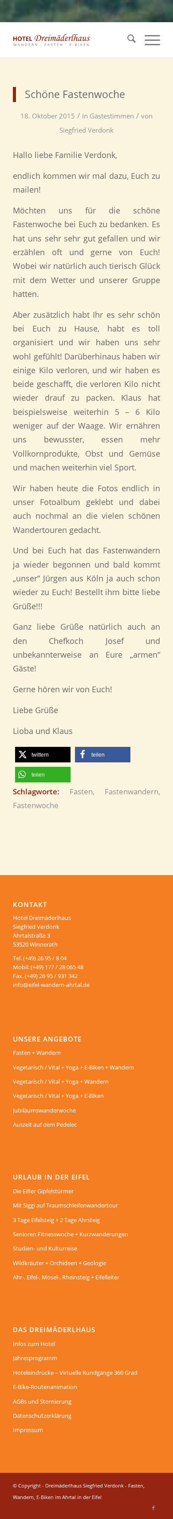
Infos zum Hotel (34, 1344)
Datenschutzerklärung (42, 1416)
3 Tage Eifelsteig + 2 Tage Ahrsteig (56, 1220)
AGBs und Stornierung (42, 1401)
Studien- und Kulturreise (45, 1248)
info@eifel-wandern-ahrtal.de (51, 985)
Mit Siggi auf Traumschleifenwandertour (65, 1205)
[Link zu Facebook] (153, 1508)
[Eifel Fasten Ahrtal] (71, 40)
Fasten (81, 791)
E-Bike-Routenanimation (45, 1387)
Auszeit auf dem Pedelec (45, 1124)
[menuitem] (127, 40)
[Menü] (148, 40)
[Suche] (127, 40)
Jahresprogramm (35, 1358)
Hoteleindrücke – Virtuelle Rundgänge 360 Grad (75, 1373)
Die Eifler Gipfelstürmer (43, 1191)
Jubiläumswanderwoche (44, 1110)
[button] (43, 754)
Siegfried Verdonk (86, 130)
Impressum (28, 1430)
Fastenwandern (131, 791)
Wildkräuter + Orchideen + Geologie (59, 1263)
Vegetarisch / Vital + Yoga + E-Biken (58, 1096)
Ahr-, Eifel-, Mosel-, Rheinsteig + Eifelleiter (66, 1277)
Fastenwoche (36, 805)
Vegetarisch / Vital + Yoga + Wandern (61, 1081)
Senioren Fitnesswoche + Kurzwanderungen (70, 1234)
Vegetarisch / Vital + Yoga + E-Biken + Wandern (73, 1067)
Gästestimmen (112, 115)
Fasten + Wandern (37, 1053)
